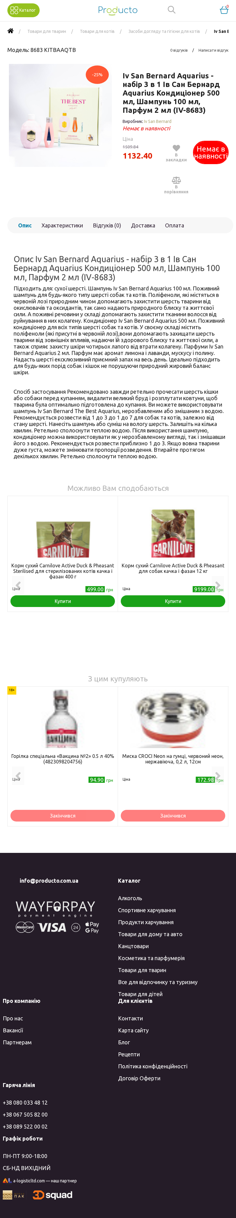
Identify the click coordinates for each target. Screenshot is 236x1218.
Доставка (143, 225)
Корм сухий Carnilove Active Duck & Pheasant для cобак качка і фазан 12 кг (173, 568)
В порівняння (176, 189)
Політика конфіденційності (152, 1066)
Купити (63, 601)
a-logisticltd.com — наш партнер (45, 1180)
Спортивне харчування (147, 910)
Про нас (13, 1018)
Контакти (130, 1018)
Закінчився (63, 815)
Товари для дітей (140, 994)
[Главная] (10, 31)
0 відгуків (179, 50)
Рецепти (129, 1054)
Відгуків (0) (107, 225)
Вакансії (13, 1030)
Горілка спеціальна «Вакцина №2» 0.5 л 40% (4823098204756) (62, 758)
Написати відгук (214, 50)
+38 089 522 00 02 (25, 1126)
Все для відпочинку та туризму (158, 982)
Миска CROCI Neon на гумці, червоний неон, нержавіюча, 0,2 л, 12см (173, 758)
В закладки (176, 157)
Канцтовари (133, 946)
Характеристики (62, 225)
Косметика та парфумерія (151, 958)
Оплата (174, 225)
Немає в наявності (211, 152)
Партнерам (17, 1042)
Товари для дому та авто (150, 934)
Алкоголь (130, 898)
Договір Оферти (139, 1078)
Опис (25, 225)
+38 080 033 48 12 (25, 1102)
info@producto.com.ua (49, 880)
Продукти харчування (146, 922)
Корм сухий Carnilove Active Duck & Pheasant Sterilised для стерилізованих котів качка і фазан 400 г (62, 571)
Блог (124, 1042)
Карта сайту (133, 1030)
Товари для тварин (142, 970)
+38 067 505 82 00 (25, 1114)
